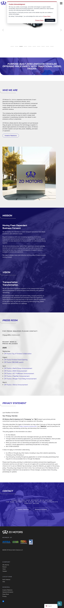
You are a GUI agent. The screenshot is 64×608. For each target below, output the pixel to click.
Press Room (5, 594)
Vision (4, 569)
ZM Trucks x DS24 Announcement (15, 371)
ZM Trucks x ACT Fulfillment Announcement (19, 373)
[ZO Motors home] (32, 532)
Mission (4, 567)
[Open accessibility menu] (59, 603)
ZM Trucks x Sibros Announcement (16, 385)
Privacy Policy (46, 16)
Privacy (4, 596)
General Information (41, 509)
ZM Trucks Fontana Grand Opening (15, 360)
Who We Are (5, 565)
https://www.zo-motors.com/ (28, 426)
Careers (4, 571)
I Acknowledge (50, 20)
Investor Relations (11, 135)
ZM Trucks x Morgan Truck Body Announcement (20, 379)
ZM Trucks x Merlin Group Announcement (18, 368)
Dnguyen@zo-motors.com (11, 335)
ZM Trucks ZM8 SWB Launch (13, 362)
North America (6, 579)
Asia (3, 581)
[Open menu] (61, 3)
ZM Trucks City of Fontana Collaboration (17, 354)
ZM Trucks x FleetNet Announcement (17, 376)
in (3, 601)
